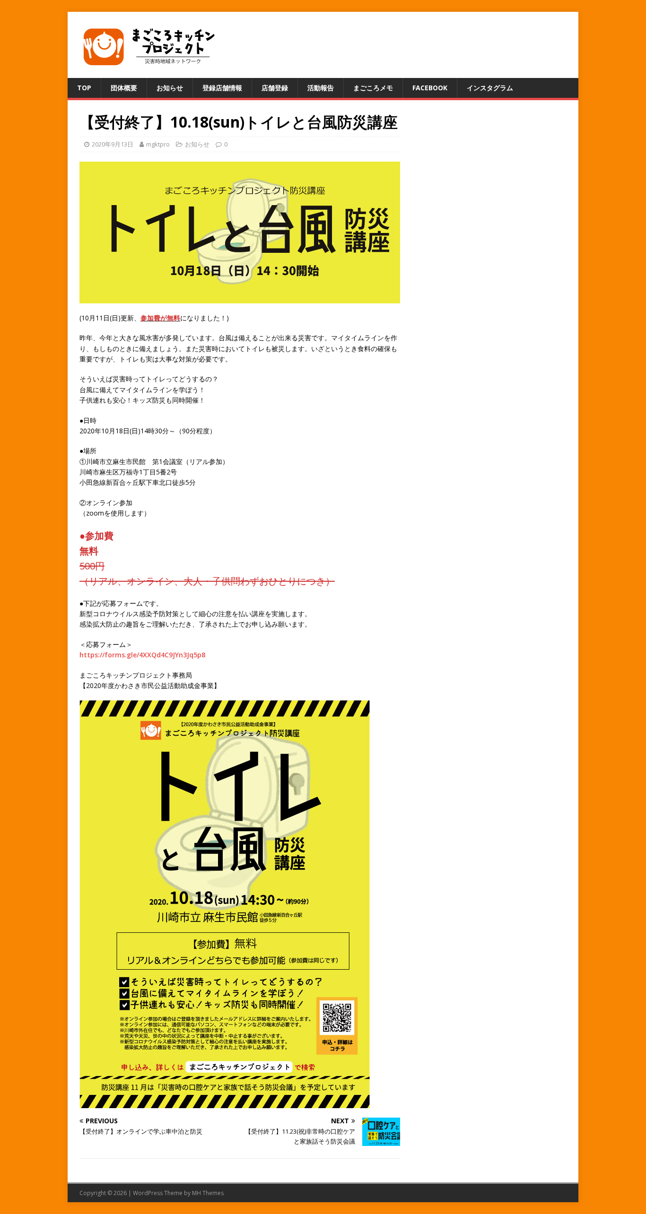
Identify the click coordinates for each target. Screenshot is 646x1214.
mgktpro (158, 144)
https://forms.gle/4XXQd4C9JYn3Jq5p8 (142, 654)
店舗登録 (275, 87)
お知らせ (170, 87)
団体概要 (124, 87)
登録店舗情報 (222, 87)
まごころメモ (373, 87)
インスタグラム (490, 87)
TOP (84, 87)
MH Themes (208, 1193)
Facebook (429, 87)
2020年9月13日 (112, 144)
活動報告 (320, 87)
